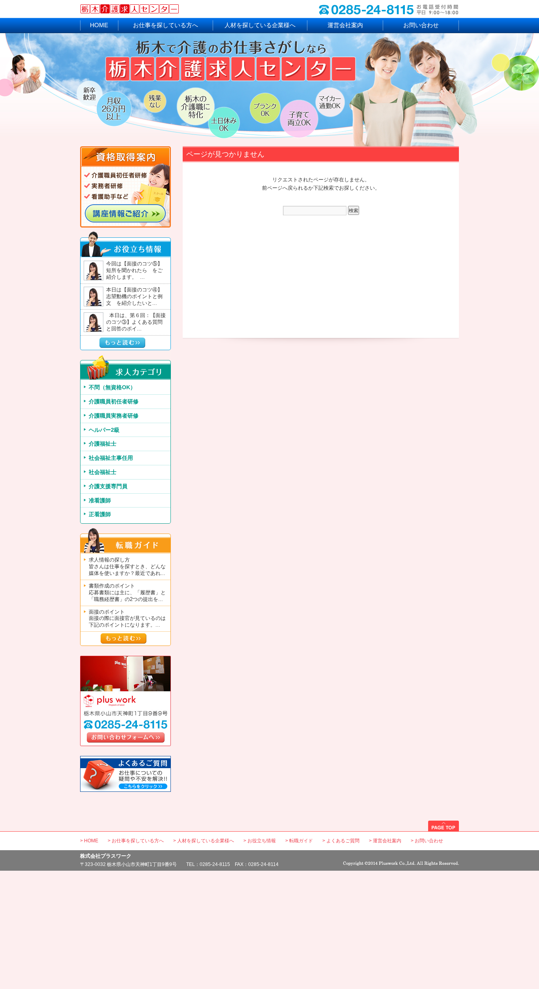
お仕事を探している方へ (165, 25)
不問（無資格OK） (112, 387)
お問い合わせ (421, 25)
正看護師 (100, 514)
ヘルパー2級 (104, 430)
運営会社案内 (345, 25)
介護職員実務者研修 (113, 415)
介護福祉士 (102, 443)
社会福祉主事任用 (111, 458)
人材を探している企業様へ (260, 25)
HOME (99, 25)
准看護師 (100, 500)
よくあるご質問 (342, 840)
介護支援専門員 (108, 486)
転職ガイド (301, 840)
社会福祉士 (102, 472)
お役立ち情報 (261, 840)
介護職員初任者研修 (113, 401)
